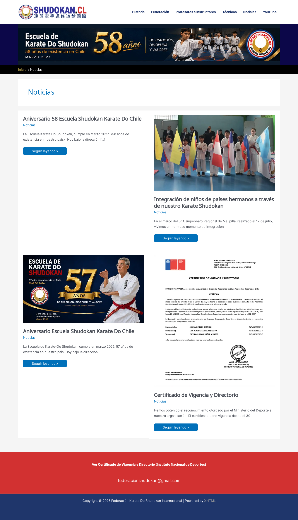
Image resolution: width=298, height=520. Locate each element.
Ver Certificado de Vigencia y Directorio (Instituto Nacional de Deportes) (149, 464)
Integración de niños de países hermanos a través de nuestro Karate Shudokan (214, 202)
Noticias (249, 12)
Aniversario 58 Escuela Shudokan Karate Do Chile (82, 118)
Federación (160, 12)
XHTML (210, 501)
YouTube (270, 12)
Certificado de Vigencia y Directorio (196, 394)
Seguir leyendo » (45, 152)
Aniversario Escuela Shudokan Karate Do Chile (78, 331)
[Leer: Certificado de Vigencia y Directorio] (214, 320)
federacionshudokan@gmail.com (149, 480)
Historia (138, 12)
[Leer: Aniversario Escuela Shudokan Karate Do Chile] (83, 288)
